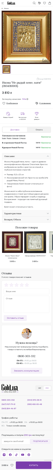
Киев (4, 138)
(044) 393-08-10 (34, 400)
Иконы (6, 8)
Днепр (9, 138)
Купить (33, 465)
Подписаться (40, 441)
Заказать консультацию (26, 370)
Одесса (22, 138)
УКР (39, 388)
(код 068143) (45, 79)
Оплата (39, 130)
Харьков (15, 138)
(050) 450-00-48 (34, 404)
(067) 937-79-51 (8, 404)
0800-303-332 (26, 356)
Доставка (14, 130)
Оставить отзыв (15, 318)
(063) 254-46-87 (9, 408)
